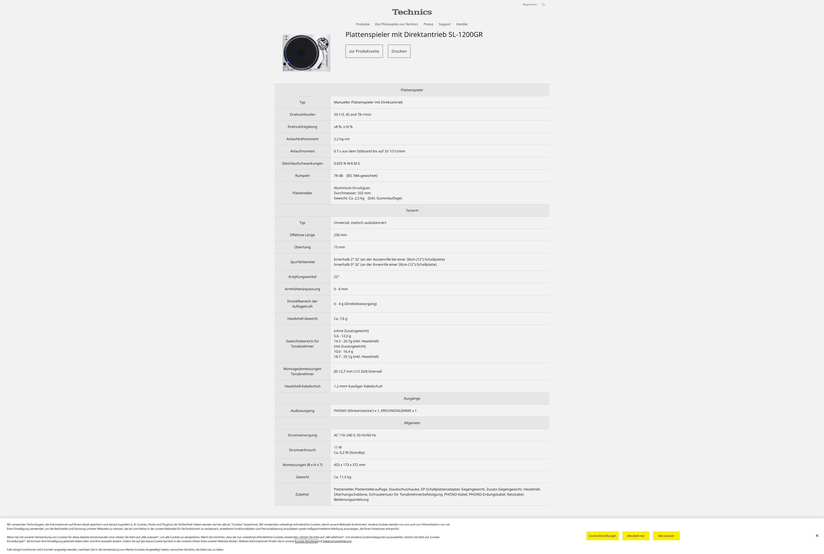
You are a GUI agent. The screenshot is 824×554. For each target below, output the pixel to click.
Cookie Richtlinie (306, 541)
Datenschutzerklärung (337, 541)
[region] (412, 536)
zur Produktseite (364, 51)
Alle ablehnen (636, 535)
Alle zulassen (666, 535)
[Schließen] (817, 535)
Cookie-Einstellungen (602, 535)
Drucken (399, 51)
